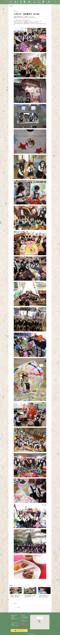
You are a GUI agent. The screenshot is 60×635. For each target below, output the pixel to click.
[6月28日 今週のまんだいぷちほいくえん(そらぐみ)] (15, 590)
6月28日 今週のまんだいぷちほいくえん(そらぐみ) (15, 596)
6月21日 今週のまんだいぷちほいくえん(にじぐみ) (44, 596)
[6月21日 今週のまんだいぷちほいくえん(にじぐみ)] (44, 590)
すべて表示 (49, 585)
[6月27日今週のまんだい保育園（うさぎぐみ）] (30, 590)
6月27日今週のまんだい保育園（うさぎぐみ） (30, 596)
